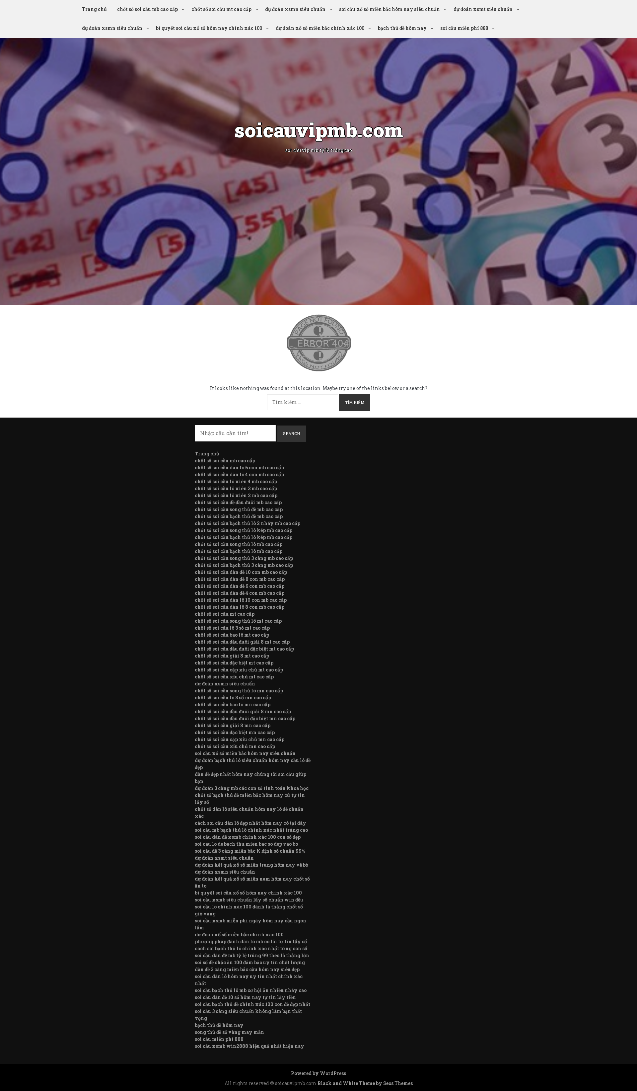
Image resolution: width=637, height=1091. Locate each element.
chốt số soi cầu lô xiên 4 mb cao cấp (236, 481)
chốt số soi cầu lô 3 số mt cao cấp (232, 628)
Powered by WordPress (318, 1073)
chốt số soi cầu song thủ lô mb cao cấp (238, 544)
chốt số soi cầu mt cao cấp (221, 9)
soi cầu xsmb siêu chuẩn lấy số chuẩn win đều (249, 899)
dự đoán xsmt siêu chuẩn (483, 9)
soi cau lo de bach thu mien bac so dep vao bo (246, 844)
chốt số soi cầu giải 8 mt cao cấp (232, 656)
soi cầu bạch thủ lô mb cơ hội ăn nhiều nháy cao (251, 990)
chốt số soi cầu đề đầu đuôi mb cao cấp (238, 502)
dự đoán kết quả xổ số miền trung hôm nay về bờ (251, 865)
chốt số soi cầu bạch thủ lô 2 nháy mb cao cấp (247, 523)
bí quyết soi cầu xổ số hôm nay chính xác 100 (209, 28)
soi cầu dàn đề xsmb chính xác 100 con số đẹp (248, 837)
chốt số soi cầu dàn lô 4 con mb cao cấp (239, 474)
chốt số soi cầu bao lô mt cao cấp (232, 635)
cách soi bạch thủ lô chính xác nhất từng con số (251, 948)
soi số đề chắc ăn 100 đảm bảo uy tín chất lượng (250, 962)
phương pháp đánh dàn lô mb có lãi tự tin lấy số (251, 941)
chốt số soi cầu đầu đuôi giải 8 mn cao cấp (243, 711)
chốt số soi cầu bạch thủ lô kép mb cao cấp (243, 537)
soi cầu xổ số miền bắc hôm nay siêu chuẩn (389, 9)
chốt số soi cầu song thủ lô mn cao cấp (239, 690)
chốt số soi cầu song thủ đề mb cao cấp (239, 509)
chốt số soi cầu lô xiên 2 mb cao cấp (236, 495)
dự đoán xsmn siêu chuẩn (295, 9)
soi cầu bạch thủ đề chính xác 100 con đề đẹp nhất (252, 1004)
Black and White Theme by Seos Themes (365, 1083)
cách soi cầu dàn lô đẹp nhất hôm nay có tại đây (250, 823)
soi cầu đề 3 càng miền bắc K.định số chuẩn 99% (250, 851)
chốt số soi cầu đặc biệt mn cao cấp (235, 732)
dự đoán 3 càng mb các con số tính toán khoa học (252, 788)
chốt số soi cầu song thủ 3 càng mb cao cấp (244, 558)
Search (291, 433)
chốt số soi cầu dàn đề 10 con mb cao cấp (241, 572)
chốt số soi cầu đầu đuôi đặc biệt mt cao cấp (244, 649)
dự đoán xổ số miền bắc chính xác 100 (320, 28)
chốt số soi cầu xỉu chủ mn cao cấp (235, 746)
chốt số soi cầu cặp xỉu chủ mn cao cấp (239, 739)
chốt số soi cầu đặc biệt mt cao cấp (234, 663)
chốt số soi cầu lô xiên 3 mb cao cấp (236, 488)
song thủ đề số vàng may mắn (229, 1032)
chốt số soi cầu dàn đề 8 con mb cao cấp (240, 579)
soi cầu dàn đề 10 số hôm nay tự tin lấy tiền (245, 997)
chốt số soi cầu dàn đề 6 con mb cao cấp (239, 586)
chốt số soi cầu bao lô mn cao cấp (232, 704)
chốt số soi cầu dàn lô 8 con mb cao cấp (239, 607)
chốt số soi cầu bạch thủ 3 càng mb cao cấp (244, 565)
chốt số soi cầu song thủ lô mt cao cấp (238, 621)
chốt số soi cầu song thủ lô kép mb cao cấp (243, 530)
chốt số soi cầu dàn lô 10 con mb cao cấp (241, 600)
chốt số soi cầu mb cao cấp (147, 9)
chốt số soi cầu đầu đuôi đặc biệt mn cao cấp (245, 718)
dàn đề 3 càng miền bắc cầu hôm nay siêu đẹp (247, 969)
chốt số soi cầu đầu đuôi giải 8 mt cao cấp (242, 642)
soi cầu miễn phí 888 (464, 28)
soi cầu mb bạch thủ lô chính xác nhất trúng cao (251, 830)
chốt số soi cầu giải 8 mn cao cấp (232, 725)
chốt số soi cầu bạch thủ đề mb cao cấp (239, 516)
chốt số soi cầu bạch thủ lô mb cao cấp (238, 551)
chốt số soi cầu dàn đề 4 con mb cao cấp (239, 593)
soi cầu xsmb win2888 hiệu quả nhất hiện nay (249, 1046)
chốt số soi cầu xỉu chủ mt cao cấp (234, 676)
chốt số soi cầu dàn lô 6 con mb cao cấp (239, 467)
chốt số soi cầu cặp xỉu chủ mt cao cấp (239, 669)
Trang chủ (94, 9)
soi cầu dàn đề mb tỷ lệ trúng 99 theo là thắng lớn (252, 955)
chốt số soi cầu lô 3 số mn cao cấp (233, 697)
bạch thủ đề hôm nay (402, 28)
